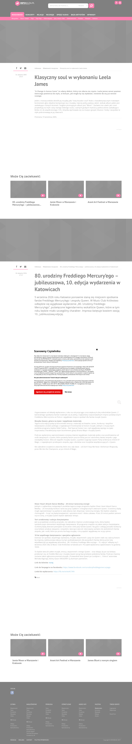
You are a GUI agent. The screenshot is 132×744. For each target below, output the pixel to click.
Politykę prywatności (68, 360)
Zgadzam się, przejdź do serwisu (48, 392)
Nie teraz (68, 392)
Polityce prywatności (68, 385)
